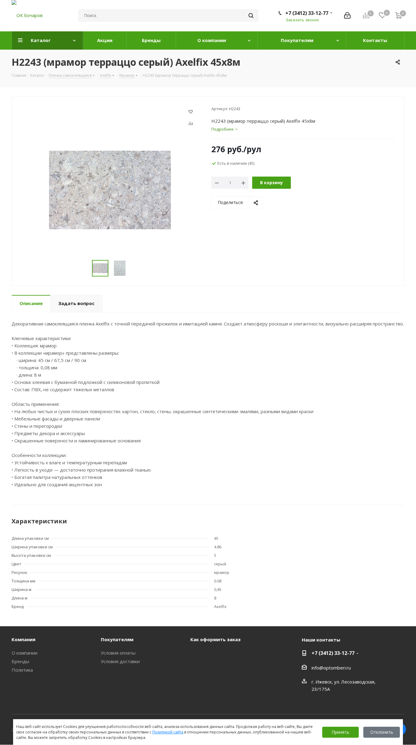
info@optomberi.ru (331, 668)
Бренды (20, 661)
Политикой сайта (167, 732)
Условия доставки (120, 661)
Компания (23, 639)
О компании (24, 653)
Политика (22, 670)
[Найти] (251, 15)
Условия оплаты (118, 653)
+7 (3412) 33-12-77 (306, 13)
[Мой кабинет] (347, 15)
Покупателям (117, 639)
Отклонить (381, 732)
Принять (340, 732)
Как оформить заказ (215, 639)
